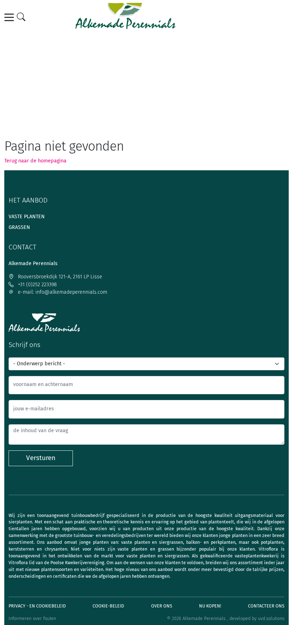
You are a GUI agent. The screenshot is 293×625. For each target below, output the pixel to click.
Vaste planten (27, 217)
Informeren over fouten (32, 618)
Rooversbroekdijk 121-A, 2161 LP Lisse (59, 277)
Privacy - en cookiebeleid (37, 606)
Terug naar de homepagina (35, 161)
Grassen (19, 227)
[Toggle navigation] (10, 17)
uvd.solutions (271, 618)
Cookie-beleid (108, 606)
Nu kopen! (210, 606)
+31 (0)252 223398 (36, 285)
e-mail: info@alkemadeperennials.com (61, 292)
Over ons (161, 606)
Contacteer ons (266, 606)
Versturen (40, 458)
